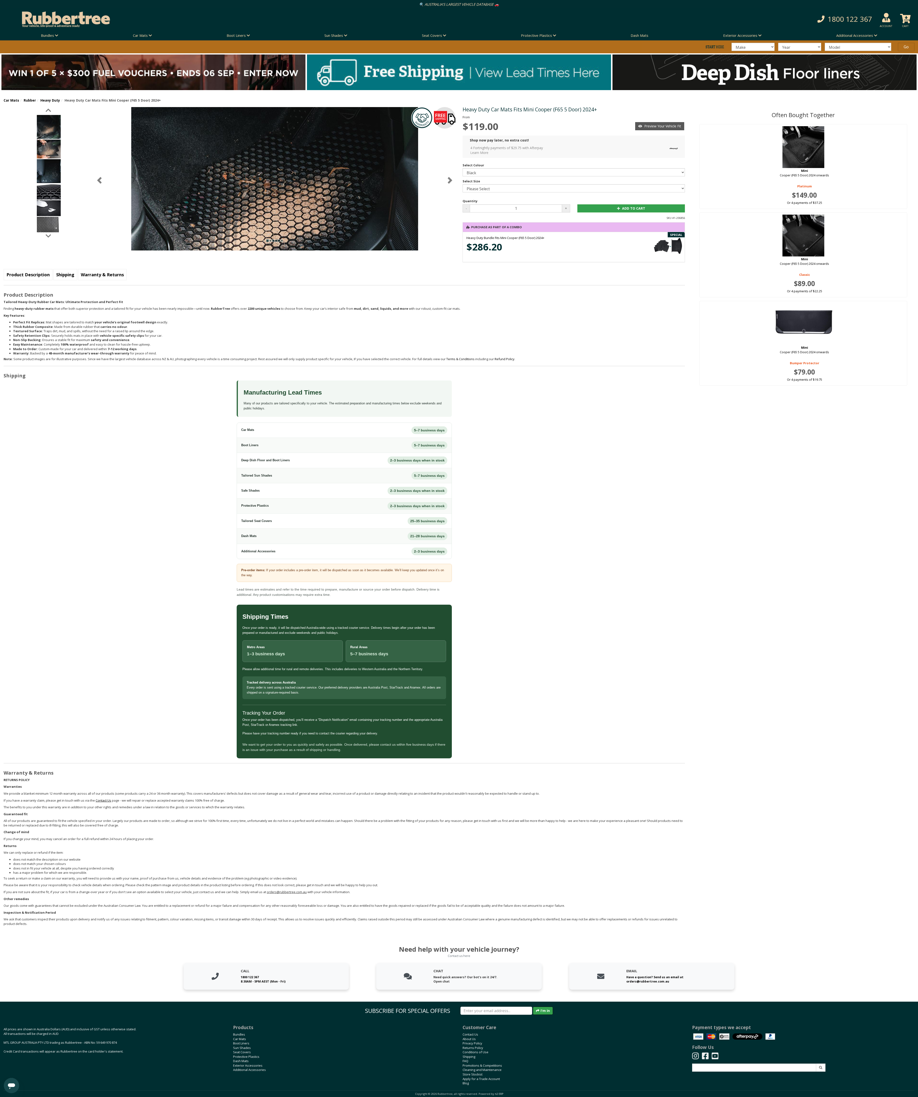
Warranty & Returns (102, 274)
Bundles (239, 1034)
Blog (466, 1083)
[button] (688, 19)
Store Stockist (472, 1074)
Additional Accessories (249, 1070)
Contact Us (470, 1034)
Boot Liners (241, 1043)
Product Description (28, 274)
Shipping (65, 274)
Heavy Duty (50, 100)
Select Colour (473, 165)
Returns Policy (473, 1048)
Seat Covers (242, 1052)
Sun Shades (242, 1048)
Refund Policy (504, 359)
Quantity (470, 201)
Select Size (471, 181)
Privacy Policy (472, 1043)
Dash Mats (639, 35)
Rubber (30, 100)
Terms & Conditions (460, 359)
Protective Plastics (246, 1056)
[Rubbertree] (210, 19)
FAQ (465, 1061)
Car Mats (11, 100)
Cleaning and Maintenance (482, 1070)
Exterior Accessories (247, 1065)
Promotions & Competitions (482, 1065)
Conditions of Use (475, 1052)
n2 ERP (499, 1094)
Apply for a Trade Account (481, 1079)
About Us (469, 1039)
